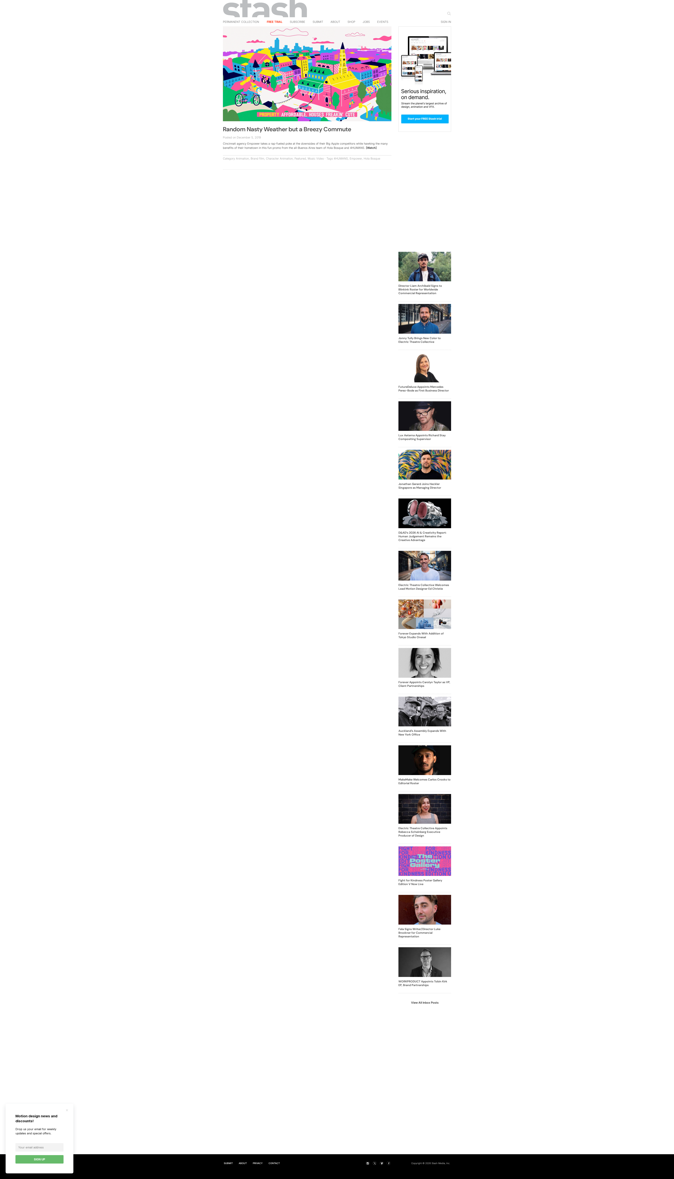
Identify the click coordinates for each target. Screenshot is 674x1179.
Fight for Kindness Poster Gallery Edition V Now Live (420, 882)
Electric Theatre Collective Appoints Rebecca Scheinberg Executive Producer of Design (422, 831)
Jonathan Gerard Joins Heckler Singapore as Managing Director (419, 486)
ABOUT (243, 1163)
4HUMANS (341, 158)
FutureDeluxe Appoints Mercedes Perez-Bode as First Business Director (423, 388)
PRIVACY (258, 1163)
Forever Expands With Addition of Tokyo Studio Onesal (421, 635)
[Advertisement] (307, 197)
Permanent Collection (241, 22)
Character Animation (279, 158)
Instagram (367, 1163)
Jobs (366, 22)
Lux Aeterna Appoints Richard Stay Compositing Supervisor (422, 437)
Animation (242, 158)
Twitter (374, 1163)
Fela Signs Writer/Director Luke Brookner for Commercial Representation (419, 932)
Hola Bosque (372, 158)
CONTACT (274, 1163)
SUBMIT (228, 1163)
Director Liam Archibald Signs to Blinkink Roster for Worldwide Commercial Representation (420, 289)
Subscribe (297, 22)
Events (382, 22)
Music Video (316, 158)
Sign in (446, 22)
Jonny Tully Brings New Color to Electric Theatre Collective (419, 340)
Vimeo (382, 1163)
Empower (356, 158)
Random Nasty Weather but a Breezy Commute (287, 129)
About (335, 22)
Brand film (257, 158)
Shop (351, 22)
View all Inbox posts (425, 1002)
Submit (318, 22)
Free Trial (274, 22)
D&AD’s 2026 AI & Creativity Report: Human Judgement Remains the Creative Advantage (422, 536)
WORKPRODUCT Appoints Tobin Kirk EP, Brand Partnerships (422, 983)
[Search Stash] (448, 13)
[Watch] (371, 148)
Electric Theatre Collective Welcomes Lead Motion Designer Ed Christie (423, 587)
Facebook (389, 1163)
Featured (300, 158)
